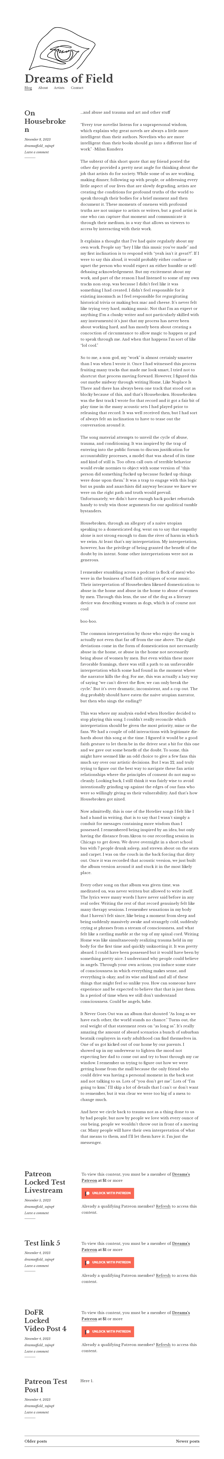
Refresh (163, 1206)
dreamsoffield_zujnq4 (39, 146)
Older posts (35, 1441)
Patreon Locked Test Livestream (44, 1182)
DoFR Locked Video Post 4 (45, 1321)
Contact (77, 88)
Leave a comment (36, 152)
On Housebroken (45, 121)
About (43, 88)
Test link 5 (42, 1243)
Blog (28, 88)
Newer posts (188, 1441)
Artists (59, 88)
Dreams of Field (68, 78)
